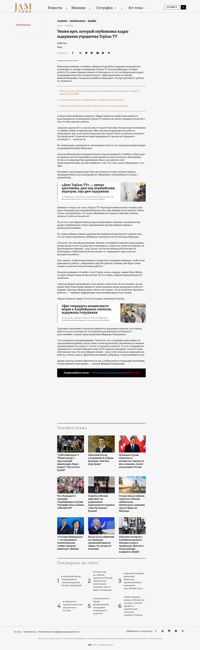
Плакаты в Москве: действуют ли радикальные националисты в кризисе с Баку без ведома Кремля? (101, 504)
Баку (59, 47)
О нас (17, 632)
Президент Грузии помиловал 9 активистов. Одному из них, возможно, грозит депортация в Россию (131, 461)
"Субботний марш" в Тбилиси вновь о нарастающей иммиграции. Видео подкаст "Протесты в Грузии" (68, 463)
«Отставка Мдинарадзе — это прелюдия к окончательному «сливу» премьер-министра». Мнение (70, 543)
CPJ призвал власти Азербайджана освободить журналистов (91, 100)
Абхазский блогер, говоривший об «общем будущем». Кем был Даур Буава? (101, 460)
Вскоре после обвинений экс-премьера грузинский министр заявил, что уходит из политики (101, 543)
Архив (60, 25)
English (92, 20)
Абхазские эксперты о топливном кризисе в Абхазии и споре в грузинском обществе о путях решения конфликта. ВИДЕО (131, 544)
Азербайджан (23, 24)
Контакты (30, 632)
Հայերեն (62, 20)
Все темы (135, 8)
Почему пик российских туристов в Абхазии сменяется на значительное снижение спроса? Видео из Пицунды (132, 504)
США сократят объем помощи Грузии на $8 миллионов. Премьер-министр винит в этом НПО (99, 93)
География (104, 8)
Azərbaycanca (78, 20)
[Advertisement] (101, 400)
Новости (55, 8)
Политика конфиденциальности (58, 632)
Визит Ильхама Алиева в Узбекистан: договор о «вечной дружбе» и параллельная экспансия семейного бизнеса (134, 606)
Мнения (78, 8)
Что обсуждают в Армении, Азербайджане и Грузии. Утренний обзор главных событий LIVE (70, 502)
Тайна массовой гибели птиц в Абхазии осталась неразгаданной (93, 106)
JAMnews (62, 43)
